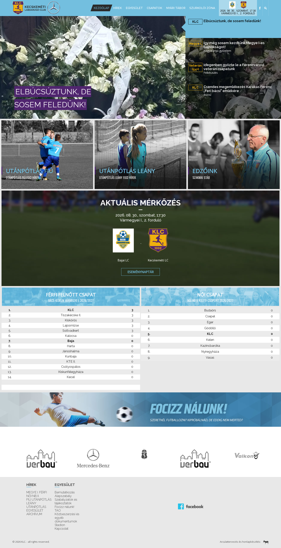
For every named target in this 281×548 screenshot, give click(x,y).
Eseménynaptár (141, 272)
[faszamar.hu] (265, 541)
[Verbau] (38, 458)
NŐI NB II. (32, 496)
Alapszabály (63, 496)
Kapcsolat (61, 528)
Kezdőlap (101, 8)
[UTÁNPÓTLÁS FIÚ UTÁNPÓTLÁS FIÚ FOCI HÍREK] (47, 121)
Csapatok (154, 8)
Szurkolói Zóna (202, 8)
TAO (58, 510)
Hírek (117, 8)
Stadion (60, 525)
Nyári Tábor (175, 8)
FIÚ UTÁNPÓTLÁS (38, 499)
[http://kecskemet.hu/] (140, 454)
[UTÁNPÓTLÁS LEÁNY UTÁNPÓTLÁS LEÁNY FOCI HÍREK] (141, 121)
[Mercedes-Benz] (89, 458)
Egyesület (134, 8)
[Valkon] (243, 455)
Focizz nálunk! (64, 507)
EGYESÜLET (34, 510)
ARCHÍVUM (34, 514)
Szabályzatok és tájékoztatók (66, 501)
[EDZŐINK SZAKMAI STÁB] (234, 121)
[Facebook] (260, 8)
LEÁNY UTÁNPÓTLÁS (36, 505)
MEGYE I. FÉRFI (36, 492)
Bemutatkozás (65, 492)
